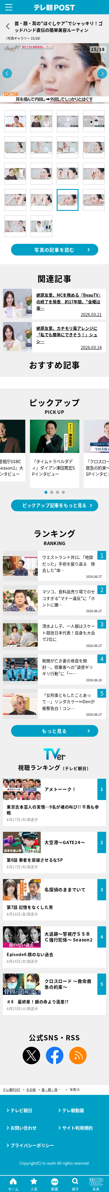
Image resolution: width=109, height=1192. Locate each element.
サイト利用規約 (77, 1128)
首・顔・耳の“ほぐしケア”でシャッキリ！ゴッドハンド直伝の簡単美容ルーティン (54, 1090)
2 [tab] (51, 492)
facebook (54, 1055)
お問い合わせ (23, 1128)
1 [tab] (45, 492)
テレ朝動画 (73, 1110)
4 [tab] (63, 492)
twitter (31, 1055)
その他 (31, 1090)
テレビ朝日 (21, 1110)
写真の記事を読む (54, 249)
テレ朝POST (54, 7)
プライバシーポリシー (32, 1145)
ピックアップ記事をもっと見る (54, 505)
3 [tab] (57, 492)
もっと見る (54, 730)
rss (78, 1055)
